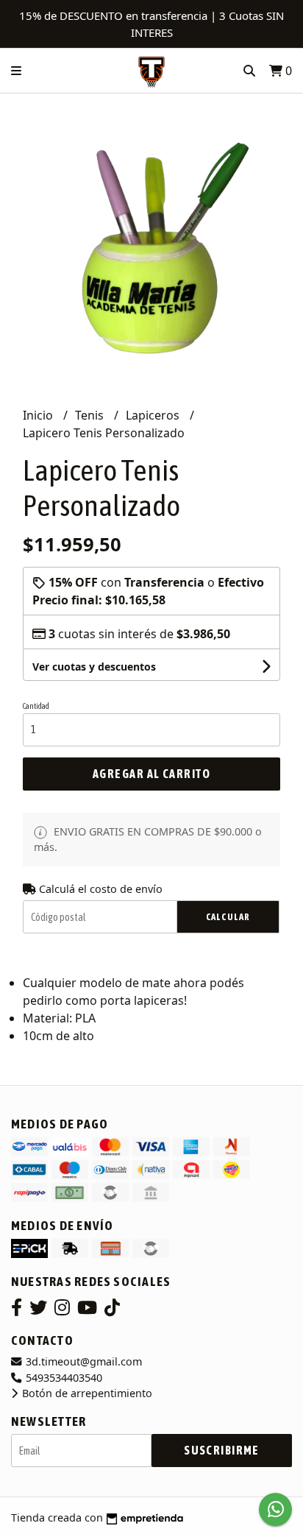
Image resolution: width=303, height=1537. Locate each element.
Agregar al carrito (151, 773)
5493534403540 (62, 1378)
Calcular (228, 916)
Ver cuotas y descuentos (94, 667)
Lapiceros (154, 415)
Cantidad (36, 706)
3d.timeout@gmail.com (82, 1361)
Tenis (91, 415)
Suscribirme (222, 1450)
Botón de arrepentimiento (85, 1393)
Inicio (39, 415)
